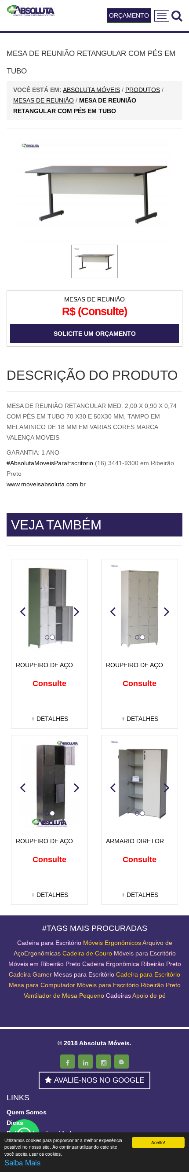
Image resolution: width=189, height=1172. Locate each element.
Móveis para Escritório (145, 953)
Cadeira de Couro (87, 953)
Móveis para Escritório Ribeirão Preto (129, 984)
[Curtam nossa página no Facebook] (67, 1061)
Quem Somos (27, 1112)
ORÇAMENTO (129, 15)
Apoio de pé (149, 995)
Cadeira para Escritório (49, 942)
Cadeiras (118, 995)
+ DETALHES (49, 718)
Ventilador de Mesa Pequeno (64, 995)
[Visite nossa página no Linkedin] (85, 1061)
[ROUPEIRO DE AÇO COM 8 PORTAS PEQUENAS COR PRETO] (49, 784)
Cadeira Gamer (30, 974)
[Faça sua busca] (176, 16)
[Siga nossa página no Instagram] (103, 1061)
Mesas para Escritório (84, 974)
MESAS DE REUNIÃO (94, 299)
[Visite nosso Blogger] (121, 1061)
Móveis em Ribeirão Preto (44, 963)
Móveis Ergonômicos (112, 942)
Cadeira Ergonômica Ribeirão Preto (131, 963)
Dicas (15, 1122)
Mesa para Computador (43, 984)
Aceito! (158, 1142)
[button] (22, 611)
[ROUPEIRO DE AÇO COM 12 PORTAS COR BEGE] (139, 608)
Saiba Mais (22, 1162)
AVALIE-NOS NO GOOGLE (99, 1080)
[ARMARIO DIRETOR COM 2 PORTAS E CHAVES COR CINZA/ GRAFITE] (139, 784)
